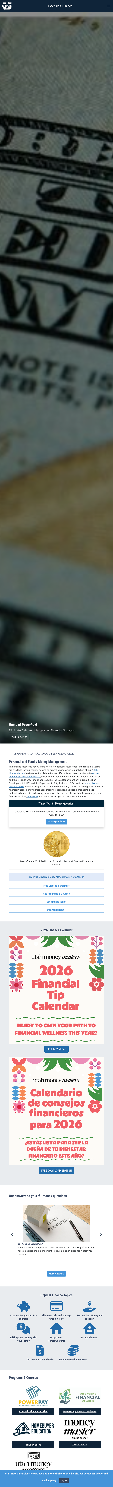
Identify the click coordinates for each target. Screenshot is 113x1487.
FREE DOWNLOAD (56, 1049)
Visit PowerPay (19, 737)
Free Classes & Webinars (56, 885)
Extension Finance (60, 6)
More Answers (56, 1273)
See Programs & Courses (56, 893)
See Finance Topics (57, 901)
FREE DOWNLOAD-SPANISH (56, 1170)
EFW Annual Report (56, 909)
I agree (64, 1480)
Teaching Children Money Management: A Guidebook (56, 876)
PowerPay (32, 796)
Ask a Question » (56, 821)
